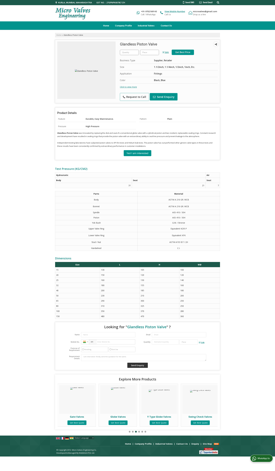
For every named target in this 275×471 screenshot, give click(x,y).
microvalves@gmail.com (205, 11)
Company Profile (123, 25)
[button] (175, 11)
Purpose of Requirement (74, 349)
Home (106, 25)
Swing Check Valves (171, 416)
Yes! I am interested (137, 153)
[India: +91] (85, 341)
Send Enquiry (165, 97)
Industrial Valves (146, 25)
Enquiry (195, 443)
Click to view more (128, 87)
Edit (166, 52)
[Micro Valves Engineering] (73, 13)
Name (77, 334)
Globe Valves (89, 416)
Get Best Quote (89, 422)
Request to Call (135, 97)
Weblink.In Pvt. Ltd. (87, 453)
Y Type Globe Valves (130, 416)
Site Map (207, 443)
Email (148, 334)
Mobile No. (75, 342)
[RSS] (216, 443)
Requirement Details (74, 358)
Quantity (147, 342)
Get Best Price (182, 52)
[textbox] (149, 52)
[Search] (217, 2)
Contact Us (166, 25)
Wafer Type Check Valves (212, 416)
